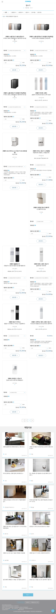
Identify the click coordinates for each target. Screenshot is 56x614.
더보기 (27, 594)
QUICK (53, 610)
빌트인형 (39, 12)
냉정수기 (27, 12)
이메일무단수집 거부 (34, 602)
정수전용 (33, 12)
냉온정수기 (21, 12)
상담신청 (14, 70)
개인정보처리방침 (21, 602)
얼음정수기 (14, 12)
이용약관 (27, 602)
